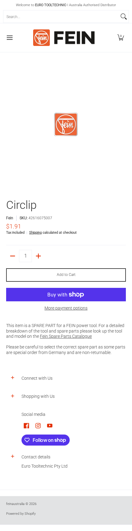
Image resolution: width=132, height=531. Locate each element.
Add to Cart (66, 275)
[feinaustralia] (64, 37)
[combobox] (61, 16)
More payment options (66, 308)
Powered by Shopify (21, 514)
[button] (120, 37)
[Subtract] (12, 256)
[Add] (38, 256)
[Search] (124, 16)
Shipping (35, 233)
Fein (9, 218)
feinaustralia (15, 504)
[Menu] (9, 37)
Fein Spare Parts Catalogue (66, 336)
